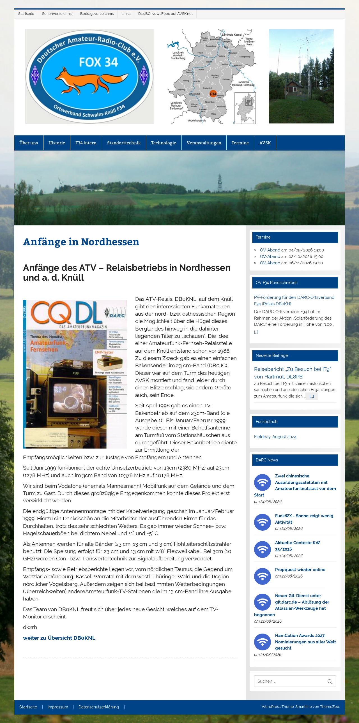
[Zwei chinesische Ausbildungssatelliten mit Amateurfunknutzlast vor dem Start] (262, 489)
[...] (311, 396)
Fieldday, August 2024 (275, 436)
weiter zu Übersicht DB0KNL (59, 638)
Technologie (163, 142)
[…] (256, 332)
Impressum (58, 707)
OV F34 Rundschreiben (277, 282)
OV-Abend (270, 250)
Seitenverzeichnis (57, 13)
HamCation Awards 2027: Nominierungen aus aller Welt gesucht (305, 642)
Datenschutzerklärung (99, 707)
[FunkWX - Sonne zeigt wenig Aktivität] (262, 529)
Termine (240, 142)
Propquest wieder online (300, 569)
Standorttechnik (124, 142)
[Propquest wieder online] (262, 583)
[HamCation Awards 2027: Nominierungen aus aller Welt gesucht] (262, 649)
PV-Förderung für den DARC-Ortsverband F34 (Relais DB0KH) (294, 300)
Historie (57, 142)
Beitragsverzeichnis (97, 13)
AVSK (265, 142)
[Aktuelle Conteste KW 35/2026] (262, 556)
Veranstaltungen (204, 142)
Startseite (26, 13)
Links (125, 13)
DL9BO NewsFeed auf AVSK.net (165, 13)
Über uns (28, 142)
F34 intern (85, 142)
